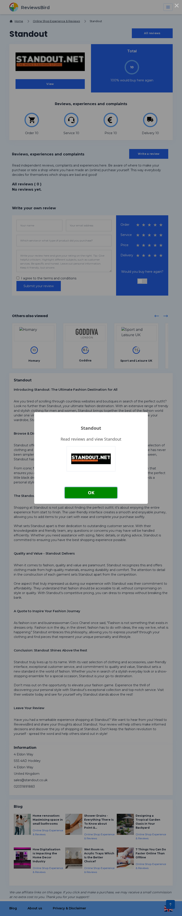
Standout (91, 428)
